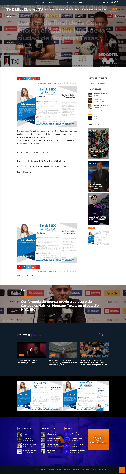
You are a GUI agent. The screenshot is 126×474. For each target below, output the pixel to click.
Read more (99, 316)
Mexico (44, 2)
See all (91, 227)
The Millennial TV (24, 10)
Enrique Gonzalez (27, 297)
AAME (38, 2)
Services (51, 2)
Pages (59, 2)
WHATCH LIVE (104, 2)
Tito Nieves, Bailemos (26, 363)
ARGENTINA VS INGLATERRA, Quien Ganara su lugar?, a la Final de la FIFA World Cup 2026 (94, 365)
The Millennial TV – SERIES (81, 2)
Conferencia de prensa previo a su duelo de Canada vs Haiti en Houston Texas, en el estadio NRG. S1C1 (60, 305)
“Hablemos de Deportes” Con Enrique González (96, 186)
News (96, 2)
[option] (31, 355)
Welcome (66, 2)
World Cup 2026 (96, 151)
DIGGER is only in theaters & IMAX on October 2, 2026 (63, 364)
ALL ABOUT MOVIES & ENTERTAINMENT (97, 218)
